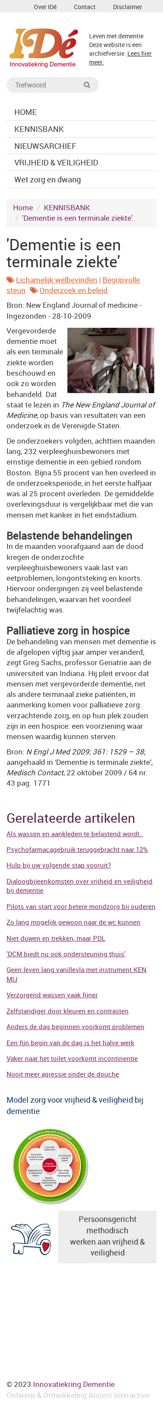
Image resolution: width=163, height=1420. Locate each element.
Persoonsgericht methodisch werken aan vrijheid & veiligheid (107, 1236)
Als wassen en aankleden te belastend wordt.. (75, 833)
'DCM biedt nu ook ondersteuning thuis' (66, 953)
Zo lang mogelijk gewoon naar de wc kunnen (73, 922)
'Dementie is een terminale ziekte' (77, 218)
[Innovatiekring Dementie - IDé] (44, 47)
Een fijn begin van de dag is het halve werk (70, 1042)
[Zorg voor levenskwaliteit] (50, 1165)
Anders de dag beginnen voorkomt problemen (75, 1026)
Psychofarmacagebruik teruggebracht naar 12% (77, 849)
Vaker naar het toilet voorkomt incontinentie (72, 1058)
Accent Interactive (119, 1395)
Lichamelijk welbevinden (56, 280)
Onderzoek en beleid (74, 290)
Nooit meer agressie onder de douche (63, 1074)
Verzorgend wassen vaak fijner (52, 994)
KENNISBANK (67, 207)
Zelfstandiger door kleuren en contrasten (68, 1010)
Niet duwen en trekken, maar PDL (56, 938)
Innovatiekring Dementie (74, 1384)
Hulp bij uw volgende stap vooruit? (59, 865)
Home (23, 207)
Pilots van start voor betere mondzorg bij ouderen (81, 906)
